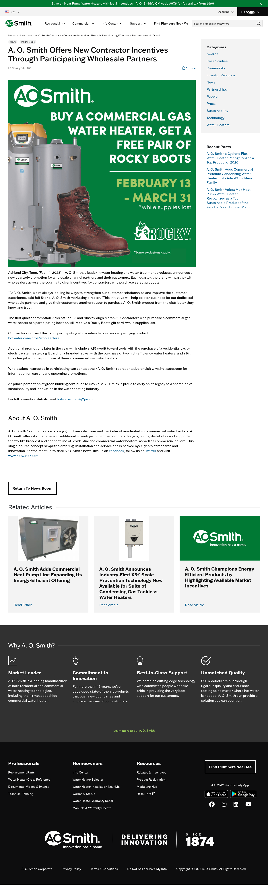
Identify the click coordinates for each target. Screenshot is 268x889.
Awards (212, 54)
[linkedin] (236, 805)
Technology (215, 118)
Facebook (116, 451)
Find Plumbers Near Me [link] (171, 23)
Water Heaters (218, 125)
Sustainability (217, 111)
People (212, 96)
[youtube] (248, 805)
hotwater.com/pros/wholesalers (33, 338)
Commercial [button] (81, 23)
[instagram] (224, 805)
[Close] (261, 3)
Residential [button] (53, 23)
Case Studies (217, 61)
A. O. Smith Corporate (37, 869)
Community (216, 68)
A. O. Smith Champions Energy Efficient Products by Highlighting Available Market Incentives (219, 577)
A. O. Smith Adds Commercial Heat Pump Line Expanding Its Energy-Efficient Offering (48, 574)
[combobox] (227, 23)
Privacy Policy (71, 869)
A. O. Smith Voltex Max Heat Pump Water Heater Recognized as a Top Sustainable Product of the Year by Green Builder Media (229, 198)
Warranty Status (84, 794)
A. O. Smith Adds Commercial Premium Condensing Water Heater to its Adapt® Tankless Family (230, 176)
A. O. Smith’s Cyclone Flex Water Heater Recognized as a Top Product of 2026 (230, 158)
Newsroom (25, 35)
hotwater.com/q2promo (75, 399)
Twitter (150, 451)
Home (11, 35)
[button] (13, 12)
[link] (189, 68)
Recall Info (144, 794)
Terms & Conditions (104, 869)
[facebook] (212, 805)
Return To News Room (32, 488)
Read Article (23, 605)
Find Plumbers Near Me (230, 766)
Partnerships (217, 89)
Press (211, 103)
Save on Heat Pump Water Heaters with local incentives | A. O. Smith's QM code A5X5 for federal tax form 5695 (133, 3)
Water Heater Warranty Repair (93, 801)
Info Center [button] (110, 23)
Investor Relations (221, 75)
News (211, 82)
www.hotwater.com (23, 456)
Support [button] (136, 23)
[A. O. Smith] (18, 23)
